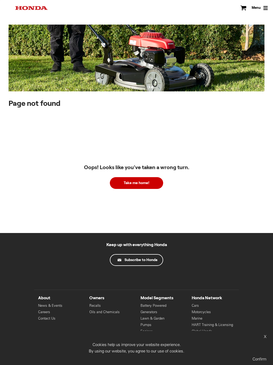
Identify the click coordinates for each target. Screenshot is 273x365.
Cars (195, 305)
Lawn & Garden (152, 318)
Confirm (259, 359)
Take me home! (136, 183)
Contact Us (46, 318)
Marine (197, 318)
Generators (148, 312)
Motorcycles (201, 312)
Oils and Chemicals (104, 312)
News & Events (50, 305)
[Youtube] (136, 278)
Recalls (95, 305)
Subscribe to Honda (141, 260)
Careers (44, 312)
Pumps (145, 325)
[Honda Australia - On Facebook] (114, 278)
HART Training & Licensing (212, 325)
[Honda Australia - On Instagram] (159, 278)
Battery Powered (153, 305)
